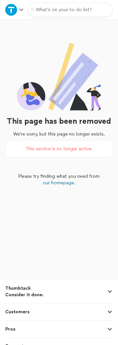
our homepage (58, 183)
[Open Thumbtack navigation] (14, 9)
